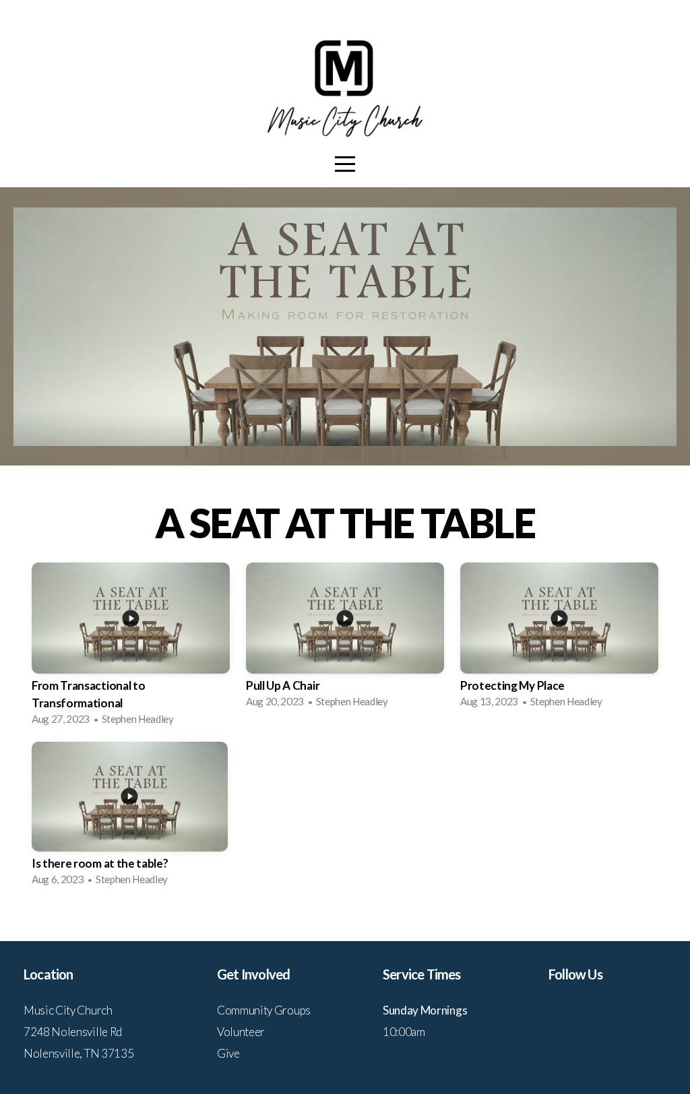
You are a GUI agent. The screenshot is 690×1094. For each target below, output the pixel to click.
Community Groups (264, 1010)
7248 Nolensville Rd (73, 1032)
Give (228, 1053)
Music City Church (68, 1010)
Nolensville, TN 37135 (78, 1053)
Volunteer (241, 1032)
